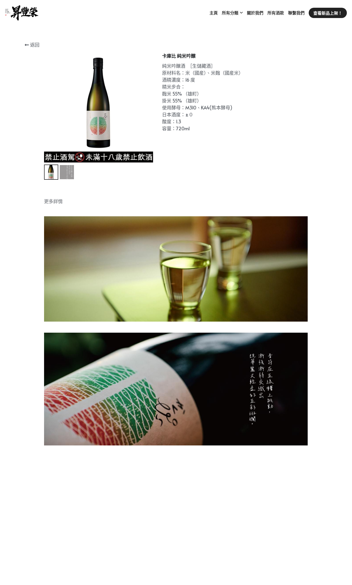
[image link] (21, 12)
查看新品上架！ (327, 13)
